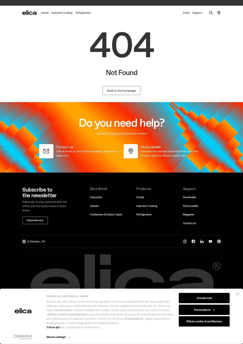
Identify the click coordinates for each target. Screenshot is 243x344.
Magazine (188, 214)
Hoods (140, 197)
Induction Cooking (146, 206)
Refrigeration (144, 214)
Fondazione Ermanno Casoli (106, 214)
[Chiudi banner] (237, 294)
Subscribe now (35, 220)
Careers (94, 206)
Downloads (189, 197)
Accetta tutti (204, 298)
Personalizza (202, 309)
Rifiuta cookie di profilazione (204, 321)
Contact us (189, 223)
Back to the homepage (121, 90)
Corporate (96, 197)
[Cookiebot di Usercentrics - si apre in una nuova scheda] (23, 337)
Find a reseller (190, 206)
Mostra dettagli (56, 336)
